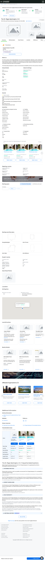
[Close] (41, 8)
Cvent (2, 4)
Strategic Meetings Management (28, 528)
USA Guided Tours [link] (8, 356)
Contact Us (3, 534)
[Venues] (43, 1)
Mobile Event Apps (26, 527)
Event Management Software (27, 524)
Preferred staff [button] (6, 364)
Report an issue (11, 520)
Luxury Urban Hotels (7, 394)
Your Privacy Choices (4, 537)
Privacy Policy (25, 533)
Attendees (4, 186)
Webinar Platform (25, 531)
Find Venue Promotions (5, 527)
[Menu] (1, 1)
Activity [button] (5, 363)
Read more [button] (6, 337)
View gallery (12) (41, 36)
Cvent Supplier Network (5, 524)
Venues (5, 4)
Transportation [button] (9, 363)
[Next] (44, 40)
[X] (23, 421)
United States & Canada (23, 394)
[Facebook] (26, 421)
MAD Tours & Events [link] (24, 356)
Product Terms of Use (26, 534)
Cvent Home (3, 533)
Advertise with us (25, 537)
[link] (9, 352)
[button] (13, 30)
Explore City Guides (4, 528)
